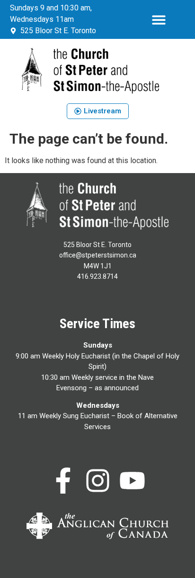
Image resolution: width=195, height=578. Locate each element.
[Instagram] (98, 481)
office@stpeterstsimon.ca (97, 255)
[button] (159, 20)
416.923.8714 (97, 276)
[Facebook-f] (63, 481)
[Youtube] (132, 481)
